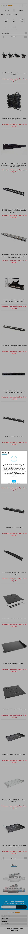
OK (14, 481)
